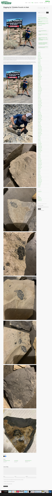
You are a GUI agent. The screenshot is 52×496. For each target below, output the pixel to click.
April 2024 (39, 73)
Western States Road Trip (28, 460)
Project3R (41, 2)
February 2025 (40, 66)
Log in (38, 196)
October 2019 (39, 132)
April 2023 (39, 84)
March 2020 (39, 125)
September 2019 (40, 133)
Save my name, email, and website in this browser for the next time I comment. (13, 479)
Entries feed (39, 197)
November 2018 (40, 147)
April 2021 (39, 111)
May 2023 (39, 83)
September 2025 (40, 58)
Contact (45, 2)
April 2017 (39, 174)
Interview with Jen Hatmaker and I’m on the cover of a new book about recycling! (43, 43)
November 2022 (40, 90)
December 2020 (40, 115)
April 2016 (39, 185)
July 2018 (39, 153)
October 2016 (39, 182)
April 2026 (39, 55)
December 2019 (40, 129)
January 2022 (39, 101)
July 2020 (39, 122)
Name (4, 476)
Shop (49, 2)
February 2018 (40, 160)
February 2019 (40, 143)
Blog (32, 2)
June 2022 (39, 94)
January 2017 (39, 178)
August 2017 (39, 168)
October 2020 (39, 118)
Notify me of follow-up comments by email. (9, 481)
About (29, 2)
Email (15, 476)
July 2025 (39, 59)
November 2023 (40, 76)
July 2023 (39, 80)
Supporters (36, 2)
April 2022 (39, 97)
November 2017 (40, 164)
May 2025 (39, 62)
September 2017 (40, 167)
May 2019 (39, 139)
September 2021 (40, 105)
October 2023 (39, 77)
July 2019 (39, 136)
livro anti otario (40, 42)
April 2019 (39, 140)
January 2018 (39, 161)
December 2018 (40, 146)
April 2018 (39, 157)
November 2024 (40, 69)
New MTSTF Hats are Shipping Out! (42, 17)
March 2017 (39, 175)
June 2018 (39, 154)
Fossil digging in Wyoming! (6, 460)
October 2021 (39, 104)
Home (26, 2)
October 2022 (39, 91)
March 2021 (39, 112)
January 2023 (39, 87)
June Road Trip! (16, 460)
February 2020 (40, 126)
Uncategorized (39, 191)
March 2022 (39, 98)
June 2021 (39, 108)
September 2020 (40, 119)
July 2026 (39, 52)
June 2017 (39, 171)
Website (27, 476)
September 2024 (40, 70)
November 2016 (40, 181)
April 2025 (39, 63)
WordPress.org (40, 200)
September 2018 (40, 150)
